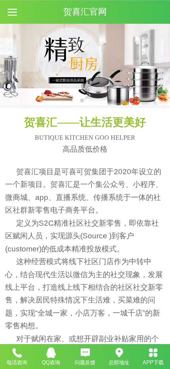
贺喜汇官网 (85, 12)
